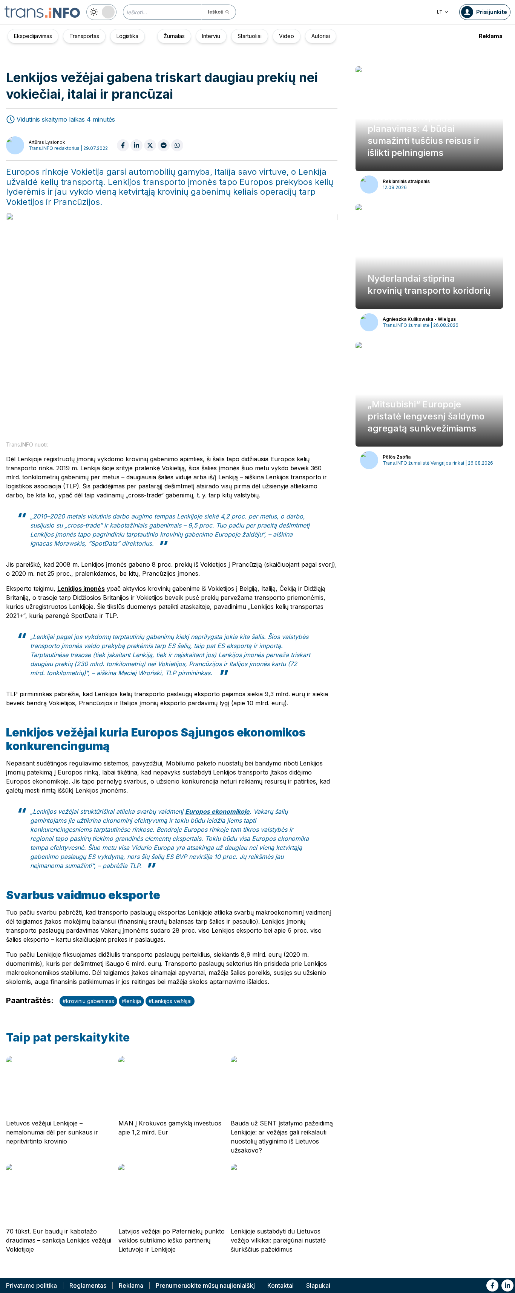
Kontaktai (280, 1285)
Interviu (211, 36)
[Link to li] (507, 1285)
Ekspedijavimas (33, 36)
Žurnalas (174, 36)
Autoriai (320, 36)
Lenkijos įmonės (81, 588)
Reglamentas (87, 1285)
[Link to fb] (492, 1285)
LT (440, 12)
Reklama (491, 36)
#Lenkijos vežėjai (170, 1001)
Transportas (84, 36)
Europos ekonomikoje (217, 811)
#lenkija (131, 1001)
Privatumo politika (31, 1285)
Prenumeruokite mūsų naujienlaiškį (205, 1285)
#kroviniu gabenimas (88, 1001)
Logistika (127, 36)
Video (286, 36)
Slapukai (318, 1285)
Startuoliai (250, 36)
